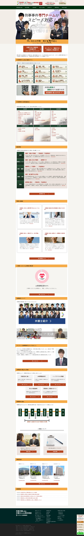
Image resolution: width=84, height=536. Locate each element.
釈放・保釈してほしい (25, 76)
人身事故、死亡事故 (21, 131)
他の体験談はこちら (42, 258)
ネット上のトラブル (55, 134)
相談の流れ (28, 451)
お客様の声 (49, 7)
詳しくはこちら (42, 294)
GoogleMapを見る (22, 480)
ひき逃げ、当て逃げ (21, 128)
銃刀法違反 (54, 129)
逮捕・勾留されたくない (42, 67)
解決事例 (34, 7)
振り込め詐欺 (54, 117)
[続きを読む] (53, 156)
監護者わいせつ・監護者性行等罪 (24, 123)
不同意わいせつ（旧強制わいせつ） (24, 112)
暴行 (36, 111)
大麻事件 (36, 128)
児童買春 (19, 118)
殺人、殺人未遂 (37, 117)
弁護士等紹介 (64, 7)
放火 (52, 131)
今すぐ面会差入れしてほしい (43, 76)
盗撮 (19, 111)
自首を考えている (25, 67)
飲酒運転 (19, 129)
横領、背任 (54, 114)
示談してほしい (25, 71)
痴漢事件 (19, 117)
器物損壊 (36, 118)
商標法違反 (54, 120)
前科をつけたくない (59, 67)
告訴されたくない (42, 71)
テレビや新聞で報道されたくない (60, 81)
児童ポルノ (20, 120)
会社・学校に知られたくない (59, 76)
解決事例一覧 (42, 193)
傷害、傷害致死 (37, 114)
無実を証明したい (42, 81)
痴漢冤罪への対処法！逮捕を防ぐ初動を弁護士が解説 (30, 494)
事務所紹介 (57, 7)
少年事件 (53, 128)
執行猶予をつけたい (58, 71)
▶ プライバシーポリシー (19, 534)
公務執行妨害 (37, 115)
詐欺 (52, 112)
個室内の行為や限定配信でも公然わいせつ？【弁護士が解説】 (31, 496)
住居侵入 (53, 118)
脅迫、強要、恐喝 (38, 112)
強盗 (52, 115)
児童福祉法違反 (21, 121)
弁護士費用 (27, 7)
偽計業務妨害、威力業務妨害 (40, 120)
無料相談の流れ (19, 7)
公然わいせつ (20, 115)
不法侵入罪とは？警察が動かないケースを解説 (29, 492)
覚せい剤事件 (37, 129)
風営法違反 (54, 132)
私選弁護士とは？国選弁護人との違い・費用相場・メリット (31, 499)
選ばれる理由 (42, 7)
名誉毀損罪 (54, 135)
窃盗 (52, 111)
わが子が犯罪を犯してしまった (26, 81)
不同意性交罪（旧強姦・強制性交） (24, 114)
